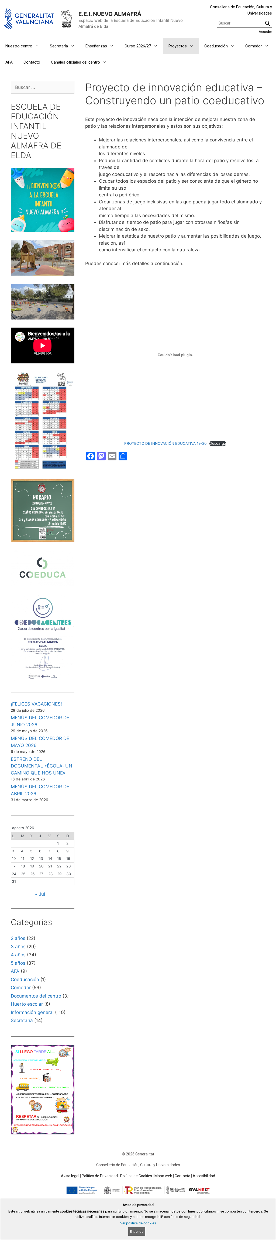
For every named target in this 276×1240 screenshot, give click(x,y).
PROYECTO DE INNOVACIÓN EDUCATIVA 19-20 (165, 443)
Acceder (265, 32)
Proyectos (177, 46)
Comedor (253, 46)
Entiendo (137, 1231)
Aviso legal (70, 1176)
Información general (32, 1012)
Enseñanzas (96, 46)
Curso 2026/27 (138, 46)
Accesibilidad (204, 1176)
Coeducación (216, 46)
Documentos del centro (36, 996)
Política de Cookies (136, 1176)
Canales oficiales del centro (75, 62)
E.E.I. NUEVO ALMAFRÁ (109, 14)
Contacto (31, 62)
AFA (9, 62)
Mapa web (163, 1176)
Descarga (217, 443)
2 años (18, 938)
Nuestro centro (18, 46)
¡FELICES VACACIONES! (36, 704)
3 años (18, 946)
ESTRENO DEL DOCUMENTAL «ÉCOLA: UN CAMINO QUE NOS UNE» (41, 766)
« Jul (40, 894)
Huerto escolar (27, 1004)
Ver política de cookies (138, 1223)
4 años (18, 954)
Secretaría (59, 46)
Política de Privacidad (100, 1176)
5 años (18, 963)
